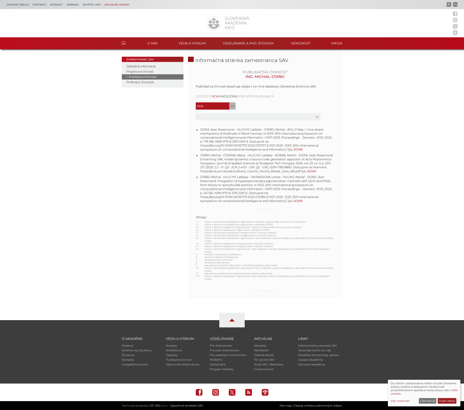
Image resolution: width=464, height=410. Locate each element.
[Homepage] (214, 23)
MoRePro (216, 359)
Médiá (336, 43)
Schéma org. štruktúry (137, 350)
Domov (129, 42)
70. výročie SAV (264, 359)
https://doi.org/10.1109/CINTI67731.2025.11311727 (233, 145)
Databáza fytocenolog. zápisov (318, 355)
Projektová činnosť (140, 71)
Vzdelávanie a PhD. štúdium (248, 43)
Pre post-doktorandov (224, 350)
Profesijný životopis (140, 82)
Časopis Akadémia (310, 359)
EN (455, 4)
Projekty (171, 345)
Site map (285, 405)
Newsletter (261, 350)
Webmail (73, 4)
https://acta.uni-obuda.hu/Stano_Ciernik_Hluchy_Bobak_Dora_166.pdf (250, 171)
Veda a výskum (192, 43)
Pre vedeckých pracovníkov (228, 355)
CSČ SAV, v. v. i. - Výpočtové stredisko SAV (176, 405)
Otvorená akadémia (311, 364)
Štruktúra (128, 355)
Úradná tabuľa (18, 4)
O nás (152, 43)
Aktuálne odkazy (117, 4)
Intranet (56, 4)
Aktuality (260, 345)
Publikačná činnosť (142, 77)
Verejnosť (300, 43)
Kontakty (39, 4)
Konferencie (174, 350)
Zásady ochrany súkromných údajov (318, 405)
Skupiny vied (92, 4)
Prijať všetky (447, 401)
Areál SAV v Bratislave (268, 364)
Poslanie (127, 345)
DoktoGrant (218, 364)
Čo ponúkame (263, 369)
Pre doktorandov (221, 345)
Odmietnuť (427, 401)
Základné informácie (141, 66)
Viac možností (400, 401)
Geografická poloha (135, 364)
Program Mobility (221, 369)
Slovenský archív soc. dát (314, 350)
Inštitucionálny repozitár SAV (317, 345)
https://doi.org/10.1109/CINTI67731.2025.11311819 (233, 197)
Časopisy (172, 355)
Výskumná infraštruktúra (182, 364)
